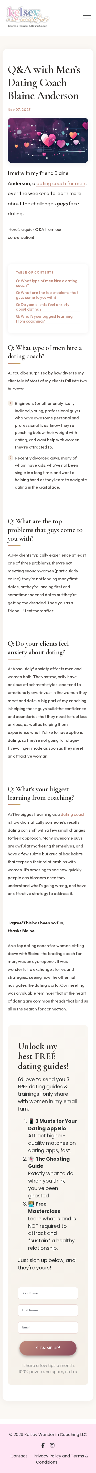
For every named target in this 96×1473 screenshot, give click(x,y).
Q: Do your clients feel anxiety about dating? (42, 307)
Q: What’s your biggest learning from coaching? (44, 318)
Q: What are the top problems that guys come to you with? (47, 295)
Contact (18, 1456)
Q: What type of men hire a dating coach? (46, 283)
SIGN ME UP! (48, 1347)
